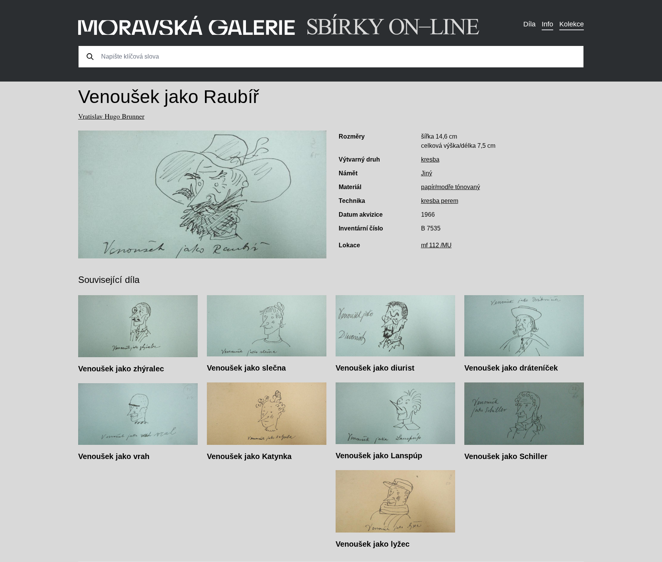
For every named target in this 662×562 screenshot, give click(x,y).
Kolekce (571, 24)
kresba (430, 159)
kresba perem (439, 201)
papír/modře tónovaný (450, 187)
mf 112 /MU (436, 245)
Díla (529, 24)
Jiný (426, 173)
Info (547, 24)
